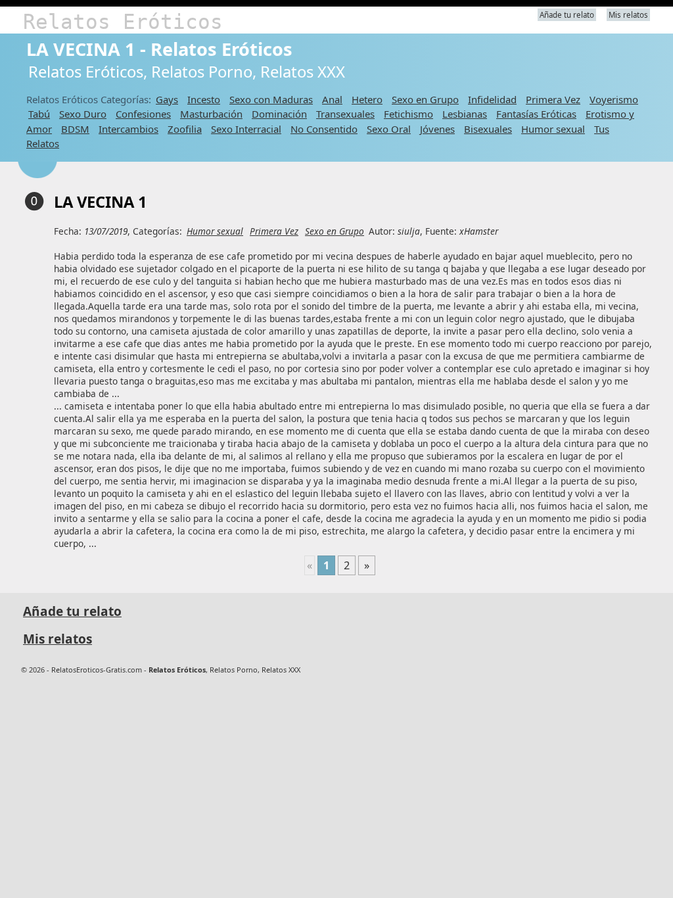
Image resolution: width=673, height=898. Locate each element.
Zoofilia (185, 128)
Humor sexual (553, 128)
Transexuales (345, 113)
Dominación (279, 113)
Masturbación (211, 113)
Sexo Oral (389, 128)
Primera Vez (553, 99)
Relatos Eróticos (123, 22)
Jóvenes (437, 128)
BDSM (75, 128)
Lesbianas (464, 113)
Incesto (203, 99)
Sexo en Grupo (425, 99)
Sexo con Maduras (271, 99)
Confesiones (143, 113)
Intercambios (128, 128)
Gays (167, 99)
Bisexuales (488, 128)
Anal (332, 99)
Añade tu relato (567, 15)
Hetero (367, 99)
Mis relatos (628, 15)
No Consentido (324, 128)
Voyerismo (614, 99)
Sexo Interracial (246, 128)
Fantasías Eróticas (536, 113)
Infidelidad (492, 99)
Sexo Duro (82, 113)
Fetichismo (408, 113)
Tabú (39, 113)
